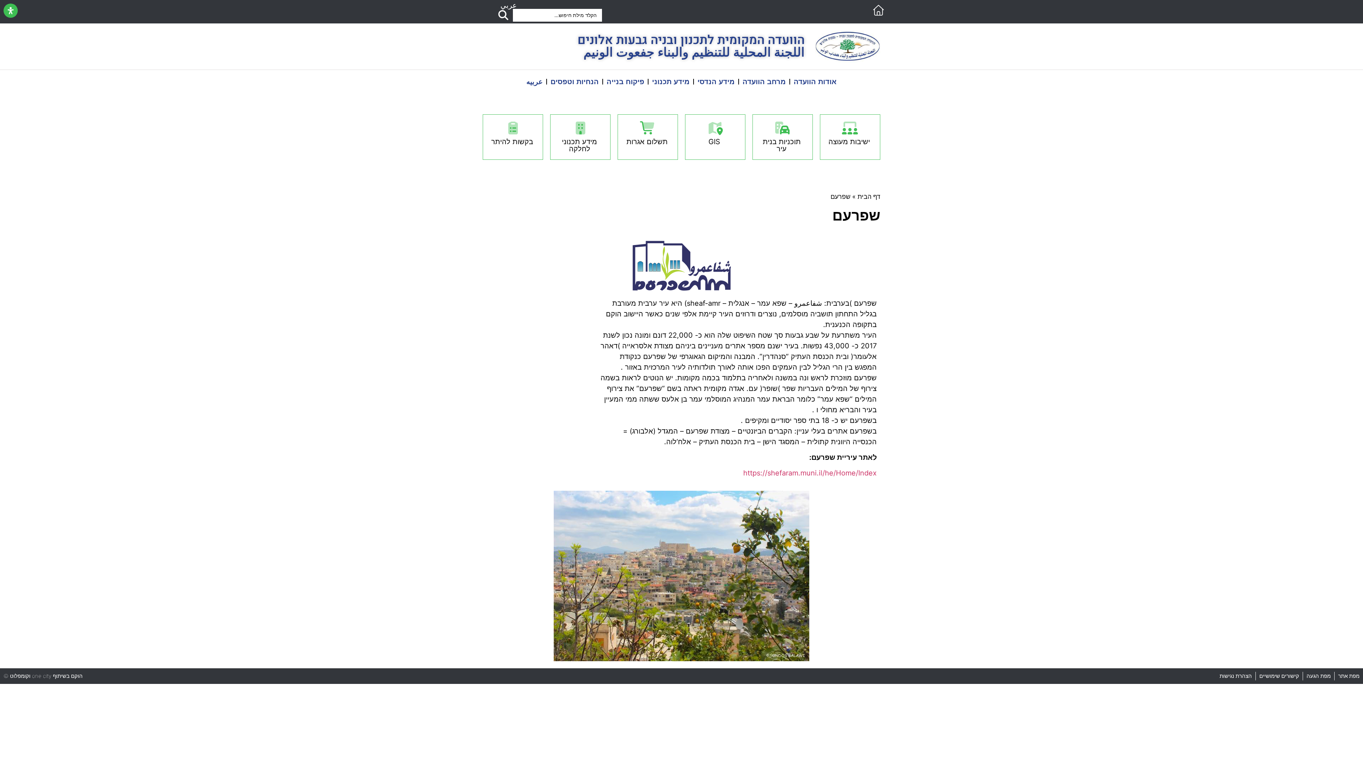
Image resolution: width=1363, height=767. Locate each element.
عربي (508, 5)
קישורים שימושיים (1279, 676)
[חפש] (503, 15)
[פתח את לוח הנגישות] (11, 11)
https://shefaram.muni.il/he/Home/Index (810, 473)
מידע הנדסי (716, 82)
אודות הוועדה (815, 82)
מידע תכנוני (671, 82)
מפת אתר (1348, 676)
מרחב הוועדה (764, 82)
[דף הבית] (878, 10)
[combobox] (557, 15)
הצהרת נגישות (1236, 676)
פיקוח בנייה (625, 82)
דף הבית (869, 196)
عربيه (534, 82)
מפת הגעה (1319, 676)
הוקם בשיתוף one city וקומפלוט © (43, 676)
